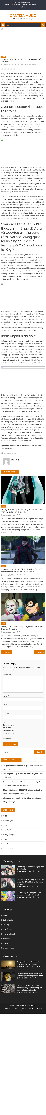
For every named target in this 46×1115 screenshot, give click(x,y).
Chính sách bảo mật (20, 5)
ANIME (3, 57)
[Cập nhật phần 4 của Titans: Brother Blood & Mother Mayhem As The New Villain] (23, 550)
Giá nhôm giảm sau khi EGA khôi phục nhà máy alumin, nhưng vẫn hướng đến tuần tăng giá (23, 783)
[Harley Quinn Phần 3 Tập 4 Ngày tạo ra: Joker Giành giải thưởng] (23, 607)
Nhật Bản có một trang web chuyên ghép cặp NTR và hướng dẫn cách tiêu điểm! (30, 881)
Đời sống (6, 825)
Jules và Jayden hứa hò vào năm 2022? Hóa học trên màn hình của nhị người (8, 652)
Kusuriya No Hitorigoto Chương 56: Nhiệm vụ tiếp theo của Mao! (40, 652)
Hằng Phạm (37, 966)
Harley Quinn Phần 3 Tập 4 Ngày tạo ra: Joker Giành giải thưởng (22, 627)
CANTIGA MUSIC (23, 15)
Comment (7, 675)
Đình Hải (34, 992)
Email (5, 705)
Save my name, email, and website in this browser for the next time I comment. (9, 732)
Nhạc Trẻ (6, 844)
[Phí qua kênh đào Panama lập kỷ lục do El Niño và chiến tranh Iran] (8, 965)
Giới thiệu (8, 5)
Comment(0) (31, 65)
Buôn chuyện (8, 821)
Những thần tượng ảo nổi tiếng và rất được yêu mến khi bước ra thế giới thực (22, 510)
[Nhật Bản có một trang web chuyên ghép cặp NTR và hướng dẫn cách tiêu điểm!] (8, 883)
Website (6, 713)
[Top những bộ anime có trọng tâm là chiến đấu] (8, 870)
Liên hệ (23, 7)
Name (6, 696)
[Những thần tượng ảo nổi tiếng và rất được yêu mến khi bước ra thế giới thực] (23, 490)
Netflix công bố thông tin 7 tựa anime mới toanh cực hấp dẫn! (29, 893)
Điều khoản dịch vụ (35, 5)
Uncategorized (8, 848)
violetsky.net (31, 1005)
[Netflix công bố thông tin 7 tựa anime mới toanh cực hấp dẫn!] (8, 896)
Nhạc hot (6, 839)
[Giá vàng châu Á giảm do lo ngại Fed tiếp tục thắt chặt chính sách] (8, 976)
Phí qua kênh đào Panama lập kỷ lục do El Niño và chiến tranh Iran (23, 767)
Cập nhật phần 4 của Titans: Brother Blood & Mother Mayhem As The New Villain (21, 570)
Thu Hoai (20, 65)
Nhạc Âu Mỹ (7, 830)
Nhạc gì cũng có (9, 834)
